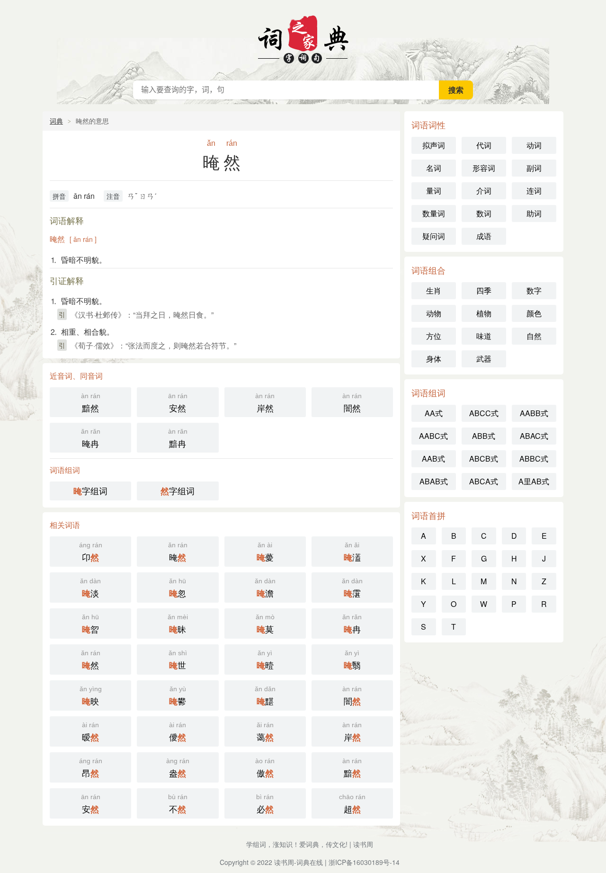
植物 (483, 313)
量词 (433, 190)
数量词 (433, 213)
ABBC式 (533, 458)
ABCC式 (484, 413)
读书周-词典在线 (298, 862)
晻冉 (90, 438)
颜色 (534, 313)
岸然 (265, 403)
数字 (534, 290)
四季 (483, 290)
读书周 (363, 844)
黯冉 (177, 438)
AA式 (434, 413)
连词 (534, 190)
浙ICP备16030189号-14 (364, 862)
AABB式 (534, 413)
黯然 (90, 403)
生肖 (433, 290)
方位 (433, 335)
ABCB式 (483, 458)
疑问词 (433, 236)
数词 (483, 213)
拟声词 (433, 145)
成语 (483, 236)
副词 (534, 167)
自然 (534, 335)
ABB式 (483, 435)
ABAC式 (534, 435)
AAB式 (433, 458)
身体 (433, 358)
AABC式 (433, 435)
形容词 (483, 167)
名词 (433, 167)
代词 (483, 145)
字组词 (90, 490)
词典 (56, 120)
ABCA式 (483, 481)
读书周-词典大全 (303, 37)
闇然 (352, 403)
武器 (483, 358)
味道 (483, 335)
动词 (534, 145)
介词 (483, 190)
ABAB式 (433, 481)
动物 (433, 313)
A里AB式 (533, 481)
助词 (534, 213)
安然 (177, 403)
